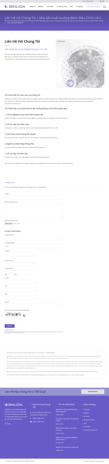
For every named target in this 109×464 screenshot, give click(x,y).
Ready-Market (100, 461)
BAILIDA (40, 6)
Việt (103, 1)
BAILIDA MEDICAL (20, 461)
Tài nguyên (79, 6)
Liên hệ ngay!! (93, 391)
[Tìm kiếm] (83, 1)
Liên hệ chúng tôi (80, 374)
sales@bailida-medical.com (13, 103)
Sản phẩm (50, 6)
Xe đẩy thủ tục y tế (54, 374)
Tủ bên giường (33, 374)
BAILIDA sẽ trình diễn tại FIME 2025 (67, 447)
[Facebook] (5, 424)
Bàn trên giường (40, 374)
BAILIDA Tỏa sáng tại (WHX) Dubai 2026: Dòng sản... (66, 411)
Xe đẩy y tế (27, 374)
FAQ (71, 6)
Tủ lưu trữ (47, 374)
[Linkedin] (9, 424)
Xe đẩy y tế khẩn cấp (63, 374)
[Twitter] (7, 424)
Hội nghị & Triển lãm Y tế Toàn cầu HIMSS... (67, 420)
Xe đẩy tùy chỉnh (62, 6)
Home (8, 22)
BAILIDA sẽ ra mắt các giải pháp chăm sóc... (66, 429)
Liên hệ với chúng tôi (93, 6)
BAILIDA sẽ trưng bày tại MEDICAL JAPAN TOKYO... (67, 439)
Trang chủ (32, 6)
